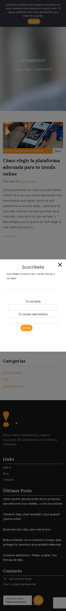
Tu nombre (33, 301)
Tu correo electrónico (33, 314)
